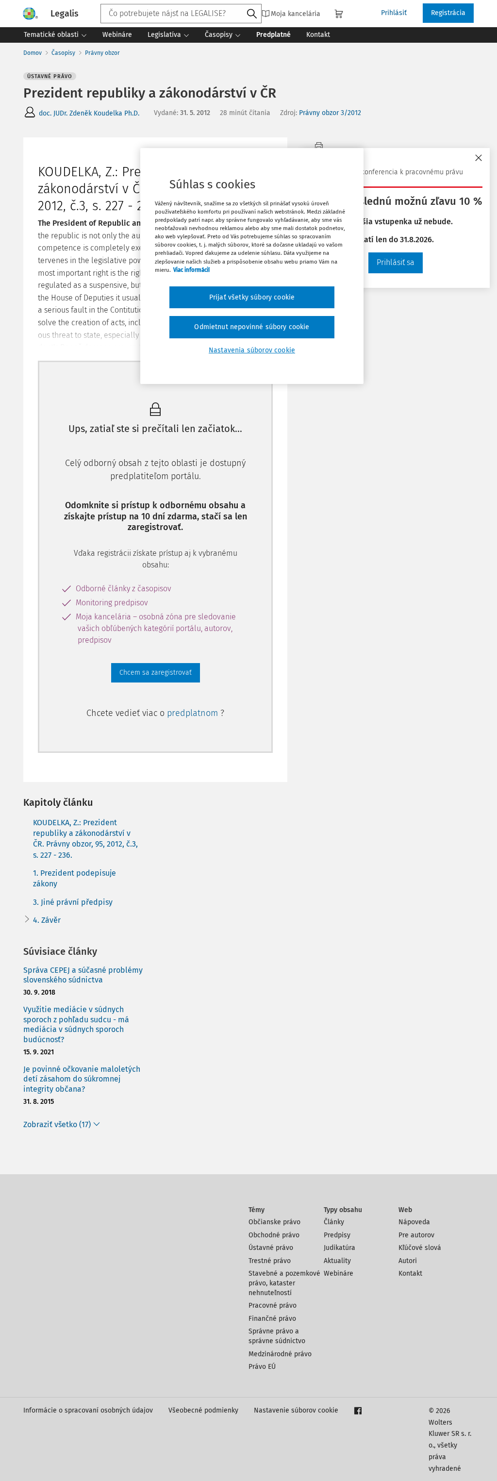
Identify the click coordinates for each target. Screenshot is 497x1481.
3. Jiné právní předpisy (73, 902)
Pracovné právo (272, 1305)
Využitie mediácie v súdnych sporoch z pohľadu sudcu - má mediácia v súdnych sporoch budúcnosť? (76, 1024)
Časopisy (63, 53)
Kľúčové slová (419, 1248)
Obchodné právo (273, 1235)
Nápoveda (414, 1222)
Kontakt (410, 1273)
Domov (32, 53)
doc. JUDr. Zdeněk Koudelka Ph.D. (89, 113)
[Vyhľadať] (252, 14)
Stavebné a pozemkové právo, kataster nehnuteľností (284, 1283)
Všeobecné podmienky (203, 1410)
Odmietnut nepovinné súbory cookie (251, 327)
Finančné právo (272, 1319)
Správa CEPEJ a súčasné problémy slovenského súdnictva (83, 975)
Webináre (338, 1273)
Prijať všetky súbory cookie (252, 297)
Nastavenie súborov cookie (296, 1410)
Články (334, 1222)
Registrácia (448, 13)
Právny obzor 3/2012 (330, 113)
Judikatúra (339, 1248)
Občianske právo (274, 1222)
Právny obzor (102, 53)
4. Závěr (47, 920)
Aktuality (337, 1261)
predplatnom (193, 713)
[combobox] (181, 13)
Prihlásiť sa (395, 262)
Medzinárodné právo (280, 1354)
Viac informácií (191, 269)
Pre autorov (416, 1235)
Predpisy (337, 1235)
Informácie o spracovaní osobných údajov (88, 1410)
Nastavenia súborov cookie (252, 350)
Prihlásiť (394, 13)
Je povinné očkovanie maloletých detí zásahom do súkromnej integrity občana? (81, 1079)
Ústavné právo (270, 1248)
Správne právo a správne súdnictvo (276, 1336)
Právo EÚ (262, 1367)
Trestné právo (269, 1261)
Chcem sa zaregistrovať (155, 672)
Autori (407, 1261)
